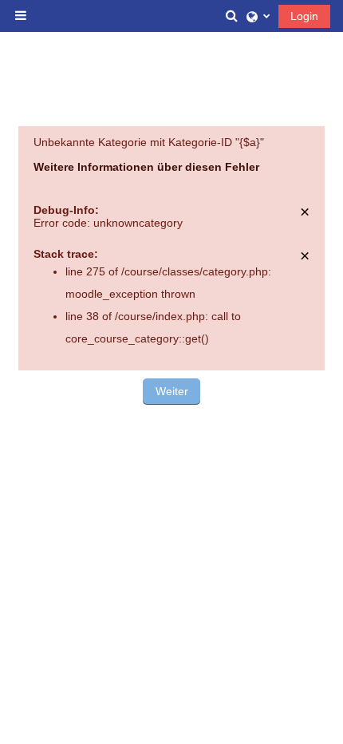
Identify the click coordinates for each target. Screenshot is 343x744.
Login (304, 16)
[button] (232, 16)
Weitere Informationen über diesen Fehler (146, 166)
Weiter (172, 391)
